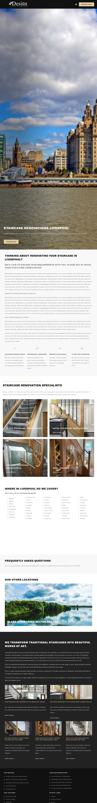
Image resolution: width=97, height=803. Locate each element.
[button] (6, 604)
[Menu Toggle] (76, 4)
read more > (9, 715)
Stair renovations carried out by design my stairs (25, 702)
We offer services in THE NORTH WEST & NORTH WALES (71, 702)
